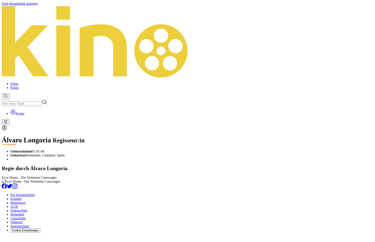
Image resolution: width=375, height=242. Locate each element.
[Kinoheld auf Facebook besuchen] (4, 187)
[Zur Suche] (6, 96)
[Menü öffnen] (6, 122)
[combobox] (22, 103)
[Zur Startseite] (187, 42)
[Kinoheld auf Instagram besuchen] (14, 187)
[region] (187, 180)
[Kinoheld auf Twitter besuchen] (9, 187)
